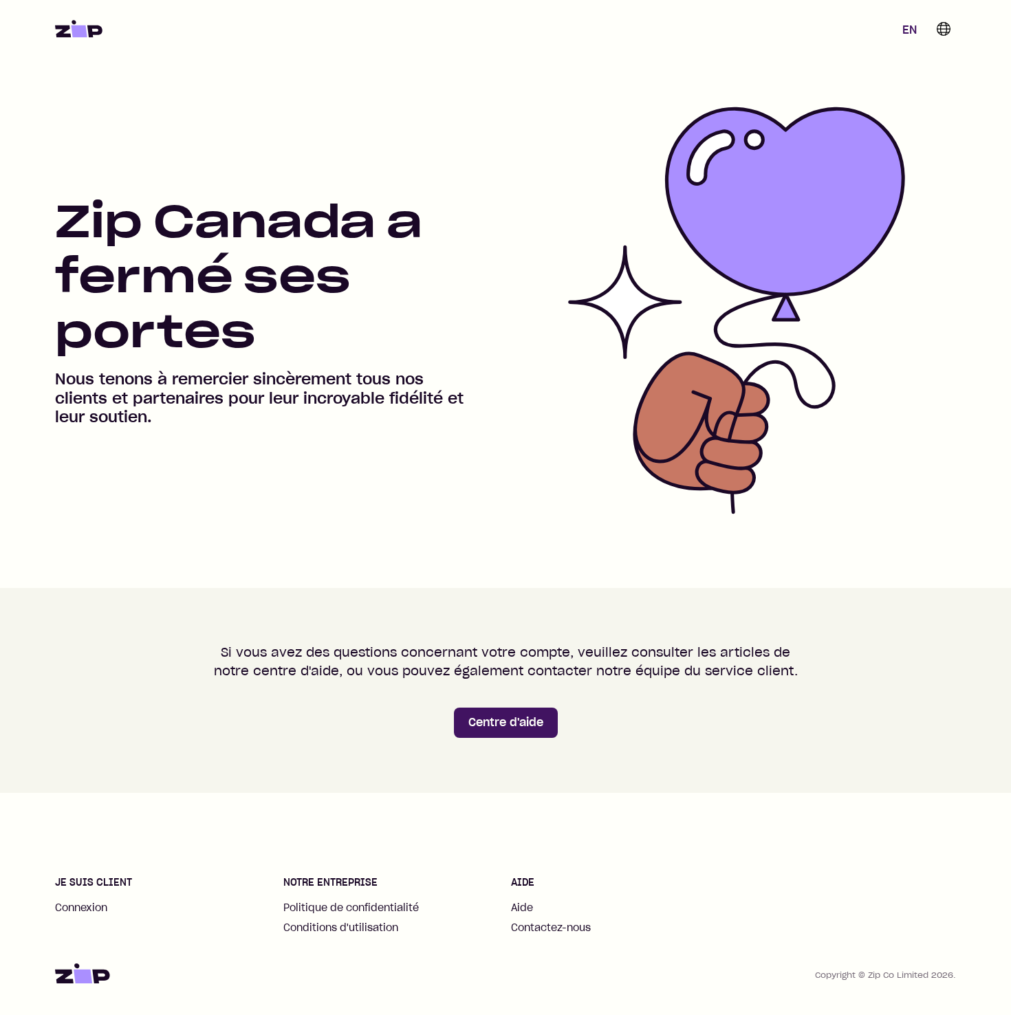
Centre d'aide (505, 722)
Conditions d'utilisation (340, 927)
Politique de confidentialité (351, 908)
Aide (522, 908)
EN (909, 29)
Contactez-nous (551, 927)
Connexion (81, 908)
